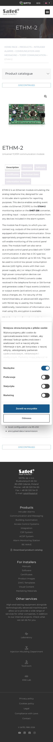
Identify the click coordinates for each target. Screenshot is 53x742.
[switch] (45, 377)
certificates (12, 174)
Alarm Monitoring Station (26, 540)
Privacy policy (26, 698)
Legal (26, 708)
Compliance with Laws (26, 713)
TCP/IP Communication (32, 55)
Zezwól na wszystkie (26, 408)
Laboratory (26, 637)
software (40, 167)
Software (26, 570)
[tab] (12, 167)
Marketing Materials (26, 591)
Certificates (26, 574)
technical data (31, 174)
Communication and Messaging (26, 516)
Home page (10, 47)
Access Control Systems (26, 524)
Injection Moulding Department (26, 651)
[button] (47, 3)
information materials (18, 181)
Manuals (26, 566)
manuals (27, 167)
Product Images (26, 578)
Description (12, 167)
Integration (26, 528)
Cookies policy (26, 703)
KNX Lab (26, 680)
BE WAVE (27, 544)
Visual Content (26, 586)
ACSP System (26, 536)
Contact (26, 718)
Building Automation (27, 520)
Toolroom (26, 666)
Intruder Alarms (26, 511)
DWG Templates (26, 582)
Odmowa (26, 418)
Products (26, 47)
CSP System (26, 532)
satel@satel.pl (30, 493)
